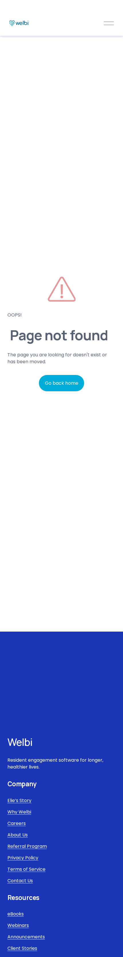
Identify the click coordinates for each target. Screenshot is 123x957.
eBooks (15, 914)
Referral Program (27, 846)
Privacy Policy (22, 857)
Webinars (18, 925)
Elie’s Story (19, 800)
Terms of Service (26, 869)
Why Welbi (19, 812)
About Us (17, 835)
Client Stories (22, 948)
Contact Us (20, 880)
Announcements (26, 937)
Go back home (61, 383)
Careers (16, 823)
